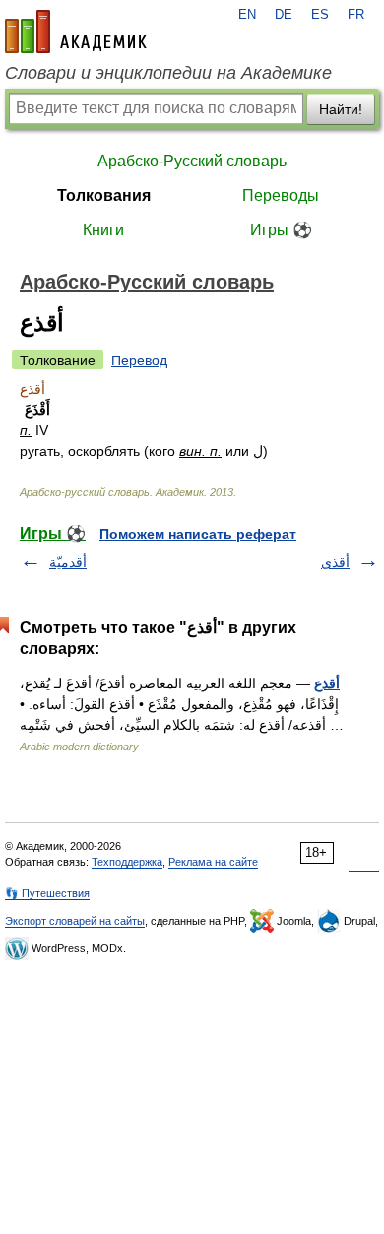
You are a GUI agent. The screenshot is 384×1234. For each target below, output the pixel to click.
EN (247, 15)
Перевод (139, 360)
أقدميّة (68, 562)
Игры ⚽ (281, 230)
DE (283, 15)
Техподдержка (127, 862)
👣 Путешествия (47, 893)
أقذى (335, 562)
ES (320, 15)
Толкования (104, 195)
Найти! (340, 109)
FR (356, 15)
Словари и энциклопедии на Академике (168, 73)
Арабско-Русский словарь (192, 161)
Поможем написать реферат (197, 534)
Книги (103, 230)
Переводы (280, 195)
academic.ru (76, 31)
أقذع (327, 683)
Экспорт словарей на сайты (75, 921)
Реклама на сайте (213, 862)
